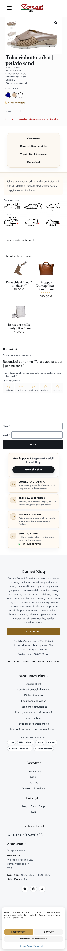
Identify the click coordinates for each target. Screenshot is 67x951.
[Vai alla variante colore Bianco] (20, 97)
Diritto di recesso (33, 695)
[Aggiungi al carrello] (29, 264)
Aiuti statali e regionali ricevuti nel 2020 (34, 661)
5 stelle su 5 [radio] (57, 390)
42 (21, 110)
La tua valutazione (12, 380)
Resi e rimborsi (34, 718)
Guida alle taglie (16, 102)
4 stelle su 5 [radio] (45, 390)
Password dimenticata (33, 788)
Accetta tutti (18, 932)
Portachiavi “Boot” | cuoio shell (19, 284)
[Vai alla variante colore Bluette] (8, 97)
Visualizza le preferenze (33, 939)
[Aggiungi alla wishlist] (29, 273)
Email (6, 434)
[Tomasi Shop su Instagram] (33, 889)
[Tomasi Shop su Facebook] (24, 889)
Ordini (33, 777)
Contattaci (33, 631)
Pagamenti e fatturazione (33, 707)
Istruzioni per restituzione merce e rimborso (33, 729)
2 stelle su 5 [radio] (21, 390)
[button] (9, 8)
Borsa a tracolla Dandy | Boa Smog (19, 326)
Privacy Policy (39, 946)
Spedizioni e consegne (33, 701)
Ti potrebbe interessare (33, 154)
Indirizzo (33, 782)
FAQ (33, 812)
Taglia (8, 110)
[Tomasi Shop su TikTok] (42, 889)
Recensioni (33, 162)
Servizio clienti (33, 684)
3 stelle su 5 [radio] (33, 390)
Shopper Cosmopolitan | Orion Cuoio (46, 285)
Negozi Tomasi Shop (33, 806)
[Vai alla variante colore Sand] (15, 97)
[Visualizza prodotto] (29, 268)
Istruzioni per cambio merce (33, 724)
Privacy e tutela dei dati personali (33, 712)
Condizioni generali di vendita (33, 689)
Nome (6, 426)
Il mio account (33, 771)
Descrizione (33, 138)
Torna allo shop (33, 469)
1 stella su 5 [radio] (8, 390)
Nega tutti (48, 932)
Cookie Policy (26, 946)
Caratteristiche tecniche (33, 146)
